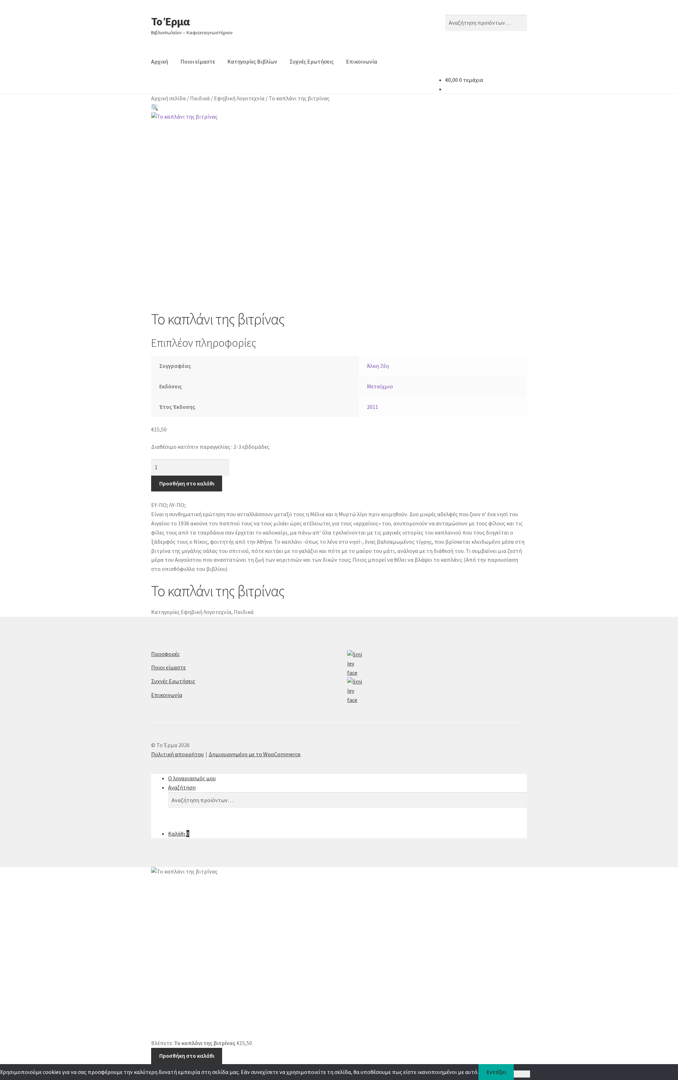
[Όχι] (522, 1074)
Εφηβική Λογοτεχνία (239, 98)
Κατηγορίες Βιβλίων (252, 61)
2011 (372, 406)
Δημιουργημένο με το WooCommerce (255, 754)
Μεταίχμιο (380, 386)
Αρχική (159, 61)
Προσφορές (165, 653)
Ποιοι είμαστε (197, 61)
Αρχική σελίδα (168, 98)
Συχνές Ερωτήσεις (312, 61)
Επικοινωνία (361, 61)
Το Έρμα (170, 21)
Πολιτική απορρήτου (177, 754)
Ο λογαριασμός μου (192, 778)
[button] (154, 107)
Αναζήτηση (182, 787)
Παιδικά (200, 98)
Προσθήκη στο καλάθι (186, 483)
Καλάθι (178, 833)
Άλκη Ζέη (378, 365)
